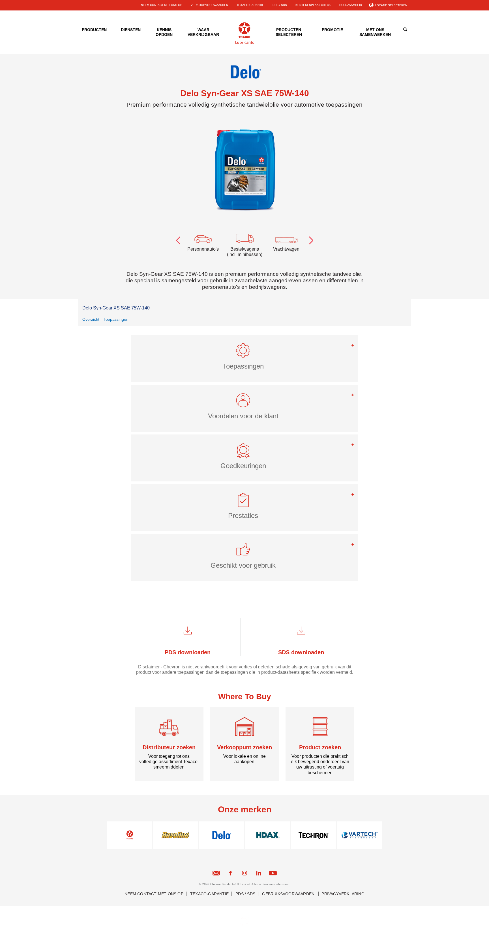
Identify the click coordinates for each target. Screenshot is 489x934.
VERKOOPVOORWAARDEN (209, 5)
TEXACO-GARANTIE (250, 5)
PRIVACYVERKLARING (342, 894)
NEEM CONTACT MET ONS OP (161, 5)
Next (311, 239)
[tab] (244, 358)
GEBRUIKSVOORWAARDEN (289, 894)
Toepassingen (116, 319)
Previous (178, 239)
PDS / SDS (280, 5)
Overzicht (90, 319)
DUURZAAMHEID (350, 5)
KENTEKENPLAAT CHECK (313, 5)
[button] (244, 352)
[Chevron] (244, 42)
